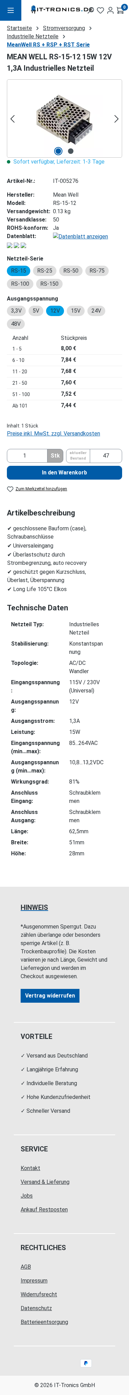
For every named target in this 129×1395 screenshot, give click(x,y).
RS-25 (44, 270)
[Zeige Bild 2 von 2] (70, 151)
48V (16, 324)
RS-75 (97, 270)
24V (96, 310)
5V (36, 310)
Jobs (27, 1195)
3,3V (16, 310)
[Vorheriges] (12, 118)
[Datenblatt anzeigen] (80, 236)
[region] (64, 118)
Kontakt (30, 1168)
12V (55, 310)
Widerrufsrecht (39, 1294)
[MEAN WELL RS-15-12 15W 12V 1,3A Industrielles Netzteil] (64, 118)
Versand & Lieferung (45, 1182)
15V (75, 310)
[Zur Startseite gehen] (48, 10)
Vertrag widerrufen (50, 995)
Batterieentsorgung (44, 1322)
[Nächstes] (116, 118)
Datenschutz (36, 1308)
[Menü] (10, 10)
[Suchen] (90, 10)
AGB (26, 1267)
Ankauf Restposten (44, 1209)
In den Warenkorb (64, 472)
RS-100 (20, 284)
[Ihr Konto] (110, 10)
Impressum (34, 1280)
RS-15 (18, 270)
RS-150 (49, 284)
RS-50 (70, 270)
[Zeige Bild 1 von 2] (58, 151)
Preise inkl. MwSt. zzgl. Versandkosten (53, 433)
